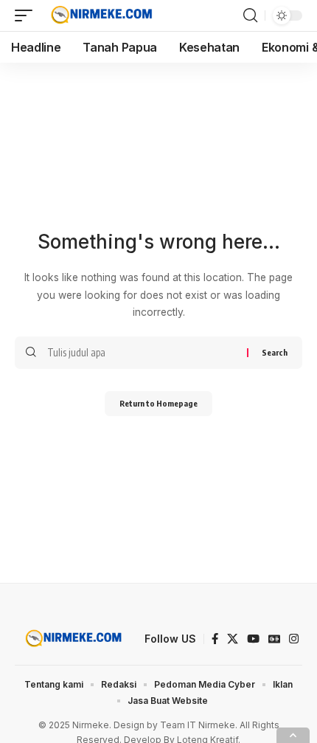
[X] (232, 639)
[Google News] (274, 639)
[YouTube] (253, 639)
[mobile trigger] (27, 15)
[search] (250, 15)
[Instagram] (293, 639)
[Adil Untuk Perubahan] (100, 15)
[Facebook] (215, 639)
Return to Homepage (158, 403)
